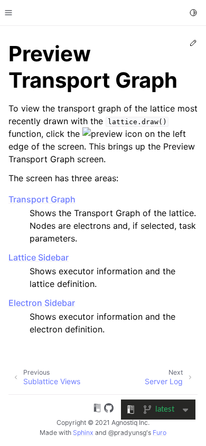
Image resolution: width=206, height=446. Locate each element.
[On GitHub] (109, 409)
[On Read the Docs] (97, 409)
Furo (159, 432)
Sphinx (83, 432)
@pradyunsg (127, 432)
